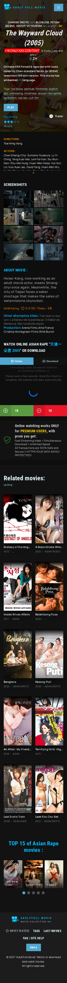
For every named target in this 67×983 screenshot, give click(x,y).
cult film (34, 97)
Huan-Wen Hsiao (39, 163)
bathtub (29, 89)
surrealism (10, 97)
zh (35, 58)
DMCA (33, 947)
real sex (22, 97)
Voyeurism (34, 26)
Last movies (52, 931)
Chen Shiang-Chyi (15, 155)
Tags (36, 931)
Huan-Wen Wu (50, 167)
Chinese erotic (18, 22)
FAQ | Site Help (33, 938)
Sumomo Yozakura (38, 155)
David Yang (33, 167)
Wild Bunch (46, 332)
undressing (16, 93)
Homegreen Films (26, 332)
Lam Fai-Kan (38, 159)
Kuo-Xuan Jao (17, 167)
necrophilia (54, 93)
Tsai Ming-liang (13, 143)
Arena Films (29, 328)
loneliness (30, 93)
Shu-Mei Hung (19, 163)
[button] (23, 892)
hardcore (17, 89)
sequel (42, 93)
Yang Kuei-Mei (21, 159)
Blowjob (42, 22)
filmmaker (42, 89)
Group (20, 26)
